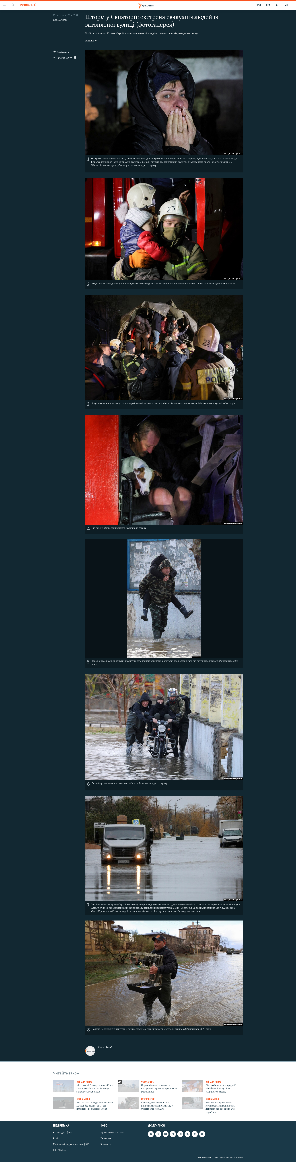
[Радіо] (286, 5)
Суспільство (83, 1099)
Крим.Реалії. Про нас (112, 1132)
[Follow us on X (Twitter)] (158, 1134)
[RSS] (187, 1134)
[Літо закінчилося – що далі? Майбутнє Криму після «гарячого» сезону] (192, 1086)
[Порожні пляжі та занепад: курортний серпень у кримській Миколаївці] (128, 1086)
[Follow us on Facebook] (151, 1134)
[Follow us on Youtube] (166, 1134)
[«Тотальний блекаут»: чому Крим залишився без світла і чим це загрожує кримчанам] (63, 1086)
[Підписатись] (202, 1134)
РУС (259, 5)
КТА (268, 5)
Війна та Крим (84, 1082)
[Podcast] (195, 1134)
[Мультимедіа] (277, 5)
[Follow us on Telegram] (173, 1134)
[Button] (61, 53)
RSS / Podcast (60, 1150)
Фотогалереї (28, 5)
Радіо (56, 1138)
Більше (90, 40)
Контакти (106, 1144)
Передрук (106, 1138)
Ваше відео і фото (62, 1132)
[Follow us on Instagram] (180, 1134)
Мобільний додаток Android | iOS (71, 1144)
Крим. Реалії (60, 20)
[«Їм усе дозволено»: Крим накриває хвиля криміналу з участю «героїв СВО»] (128, 1103)
